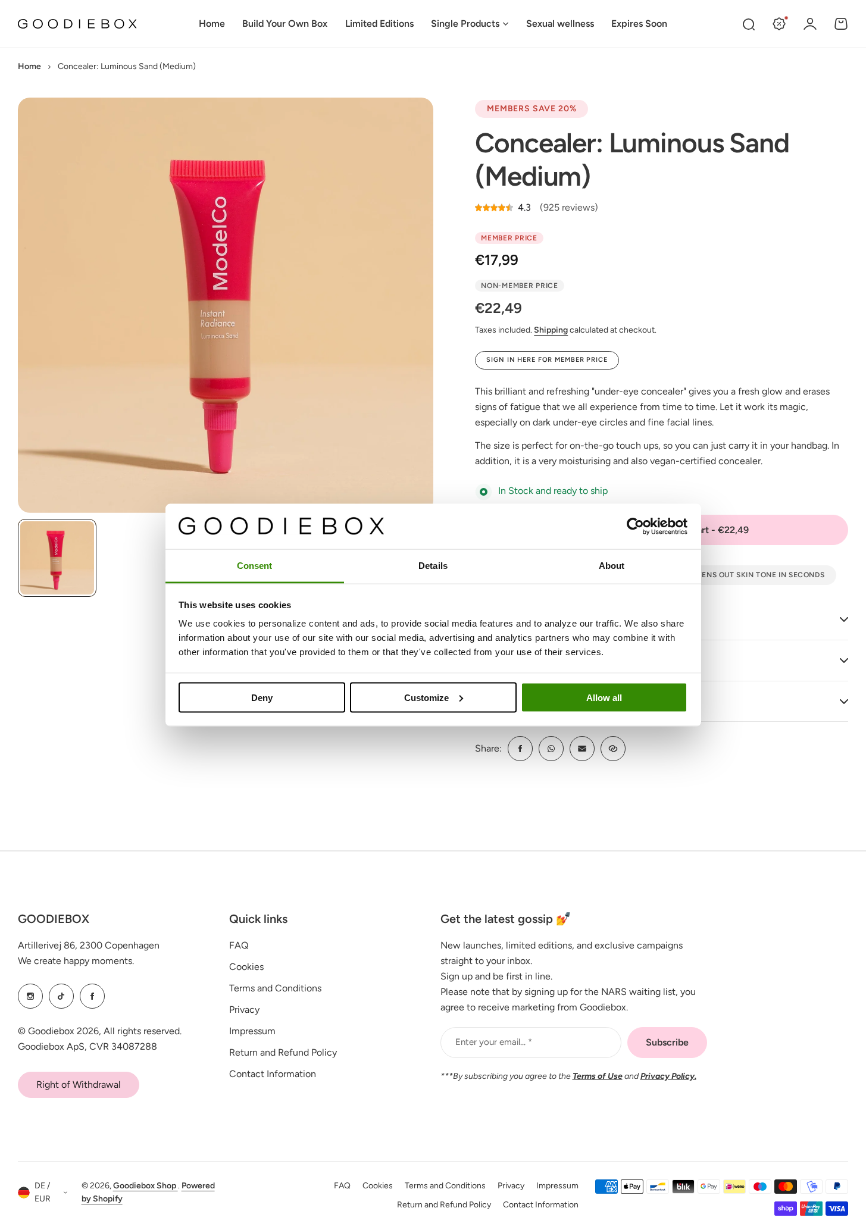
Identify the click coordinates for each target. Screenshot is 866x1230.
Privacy (244, 1009)
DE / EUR (43, 1192)
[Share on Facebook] (520, 748)
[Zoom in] (225, 305)
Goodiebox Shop (145, 1186)
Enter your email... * (493, 1042)
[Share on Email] (582, 748)
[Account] (810, 24)
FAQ (238, 945)
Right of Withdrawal (78, 1084)
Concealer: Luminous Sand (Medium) (632, 159)
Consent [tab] (255, 566)
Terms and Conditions (275, 988)
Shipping (551, 330)
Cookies (246, 966)
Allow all (604, 697)
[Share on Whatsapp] (551, 748)
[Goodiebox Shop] (77, 24)
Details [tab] (433, 566)
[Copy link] (613, 748)
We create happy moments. (76, 960)
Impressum (252, 1031)
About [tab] (612, 566)
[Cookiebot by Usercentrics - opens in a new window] (635, 526)
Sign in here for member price (547, 360)
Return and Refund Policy (283, 1052)
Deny (262, 697)
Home (29, 66)
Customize (426, 697)
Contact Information (272, 1073)
